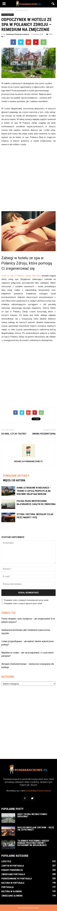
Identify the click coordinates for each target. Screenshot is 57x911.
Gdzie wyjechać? (7, 15)
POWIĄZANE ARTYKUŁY (16, 475)
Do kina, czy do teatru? (13, 433)
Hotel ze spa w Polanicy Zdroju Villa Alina (21, 275)
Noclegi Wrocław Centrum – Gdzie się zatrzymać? (35, 828)
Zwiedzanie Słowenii (11, 895)
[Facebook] (25, 798)
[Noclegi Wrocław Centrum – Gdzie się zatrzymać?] (8, 831)
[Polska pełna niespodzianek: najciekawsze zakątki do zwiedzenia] (8, 504)
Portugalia (7, 887)
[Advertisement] (28, 178)
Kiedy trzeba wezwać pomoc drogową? (32, 815)
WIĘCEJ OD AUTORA (14, 480)
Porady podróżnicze (12, 870)
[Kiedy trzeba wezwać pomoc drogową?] (8, 818)
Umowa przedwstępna (44, 433)
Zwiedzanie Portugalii (13, 874)
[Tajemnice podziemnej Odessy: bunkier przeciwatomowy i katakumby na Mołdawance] (8, 844)
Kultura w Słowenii (11, 891)
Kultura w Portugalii (12, 883)
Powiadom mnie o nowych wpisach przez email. (23, 603)
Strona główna (7, 10)
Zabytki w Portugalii (12, 865)
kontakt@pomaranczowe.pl (38, 790)
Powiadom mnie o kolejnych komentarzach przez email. (26, 600)
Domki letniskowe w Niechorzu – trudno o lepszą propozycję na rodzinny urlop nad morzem (34, 490)
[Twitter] (32, 798)
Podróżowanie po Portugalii (16, 878)
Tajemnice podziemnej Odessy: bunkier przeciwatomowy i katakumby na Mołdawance (33, 843)
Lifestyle (6, 861)
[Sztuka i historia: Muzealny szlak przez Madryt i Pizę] (8, 517)
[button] (53, 3)
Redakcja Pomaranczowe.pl (17, 34)
